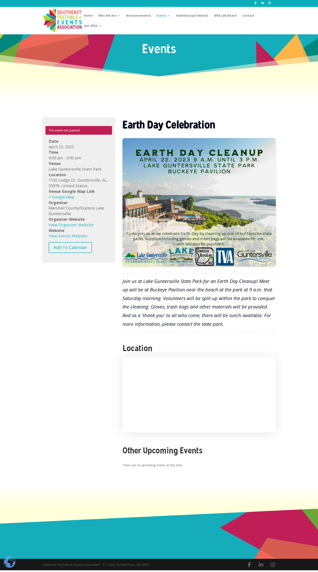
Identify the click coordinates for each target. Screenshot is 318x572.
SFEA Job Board (225, 16)
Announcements (138, 16)
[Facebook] (256, 4)
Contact (248, 16)
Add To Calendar (70, 247)
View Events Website (68, 235)
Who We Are (107, 16)
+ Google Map (61, 197)
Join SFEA (90, 26)
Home (88, 16)
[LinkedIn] (263, 4)
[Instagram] (270, 4)
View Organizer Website (71, 224)
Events (161, 16)
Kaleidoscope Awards (192, 16)
